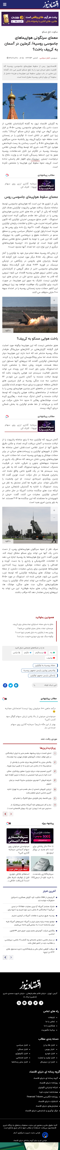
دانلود (7, 330)
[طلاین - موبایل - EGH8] (30, 19)
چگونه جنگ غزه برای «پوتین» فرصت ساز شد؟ (35, 636)
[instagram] (30, 1003)
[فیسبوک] (5, 685)
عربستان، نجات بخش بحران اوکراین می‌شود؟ (35, 628)
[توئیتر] (10, 685)
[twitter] (35, 1003)
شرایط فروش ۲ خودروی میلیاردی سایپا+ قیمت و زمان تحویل (30, 782)
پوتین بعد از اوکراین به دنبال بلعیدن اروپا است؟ (34, 632)
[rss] (19, 1003)
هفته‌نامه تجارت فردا (48, 1092)
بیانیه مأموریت (48, 1030)
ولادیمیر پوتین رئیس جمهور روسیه (39, 670)
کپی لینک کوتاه (50, 685)
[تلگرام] (16, 685)
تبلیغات (51, 1017)
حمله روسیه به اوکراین (45, 665)
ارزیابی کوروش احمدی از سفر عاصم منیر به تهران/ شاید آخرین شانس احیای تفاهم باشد (29, 791)
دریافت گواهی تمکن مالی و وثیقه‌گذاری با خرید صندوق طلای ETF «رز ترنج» (30, 951)
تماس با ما (50, 1021)
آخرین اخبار (49, 891)
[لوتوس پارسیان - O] (30, 1146)
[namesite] (51, 4)
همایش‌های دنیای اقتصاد (47, 1106)
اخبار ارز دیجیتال (47, 1062)
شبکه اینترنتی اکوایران (48, 1087)
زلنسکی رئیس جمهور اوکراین (42, 675)
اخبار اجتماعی (22, 1057)
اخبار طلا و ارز (49, 1045)
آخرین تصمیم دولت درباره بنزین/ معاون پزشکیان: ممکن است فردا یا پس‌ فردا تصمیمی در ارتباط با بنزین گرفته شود (28, 773)
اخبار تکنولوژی (21, 1053)
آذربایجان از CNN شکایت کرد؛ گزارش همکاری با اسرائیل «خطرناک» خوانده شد (32, 899)
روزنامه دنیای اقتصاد (48, 1082)
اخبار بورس (50, 1049)
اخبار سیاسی (45, 58)
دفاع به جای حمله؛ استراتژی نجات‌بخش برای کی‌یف (33, 624)
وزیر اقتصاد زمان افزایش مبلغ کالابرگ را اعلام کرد (32, 798)
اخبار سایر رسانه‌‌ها (20, 1062)
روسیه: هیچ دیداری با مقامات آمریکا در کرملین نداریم (33, 915)
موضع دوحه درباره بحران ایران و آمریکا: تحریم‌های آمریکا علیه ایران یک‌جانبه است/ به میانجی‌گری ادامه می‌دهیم (30, 923)
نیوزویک (35, 159)
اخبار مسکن (23, 1049)
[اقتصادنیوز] (30, 985)
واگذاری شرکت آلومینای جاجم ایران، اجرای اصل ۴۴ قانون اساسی (32, 932)
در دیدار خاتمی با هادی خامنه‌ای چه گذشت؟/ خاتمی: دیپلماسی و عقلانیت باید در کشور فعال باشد (29, 941)
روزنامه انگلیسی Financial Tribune (42, 1096)
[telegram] (24, 1003)
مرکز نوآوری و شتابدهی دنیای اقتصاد (41, 1110)
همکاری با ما (49, 1025)
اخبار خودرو (50, 1053)
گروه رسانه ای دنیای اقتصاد (45, 1078)
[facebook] (41, 1003)
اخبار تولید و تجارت (46, 1057)
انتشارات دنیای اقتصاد (48, 1101)
